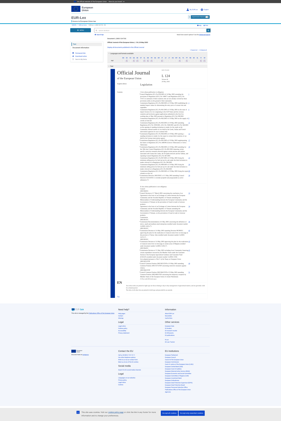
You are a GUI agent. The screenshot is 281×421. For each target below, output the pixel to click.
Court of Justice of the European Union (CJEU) (179, 364)
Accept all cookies (169, 413)
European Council (170, 357)
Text (74, 44)
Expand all (194, 50)
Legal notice (122, 326)
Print (206, 25)
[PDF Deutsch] (137, 60)
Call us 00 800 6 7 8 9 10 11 (126, 355)
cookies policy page (116, 412)
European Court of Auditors (173, 369)
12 (189, 134)
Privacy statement (123, 333)
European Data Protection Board (175, 385)
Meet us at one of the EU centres (128, 362)
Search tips (100, 34)
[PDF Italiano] (162, 60)
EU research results (171, 330)
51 (189, 272)
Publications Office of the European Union (101, 313)
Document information (81, 48)
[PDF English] (148, 60)
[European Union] (76, 351)
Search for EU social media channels (129, 370)
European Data (169, 326)
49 (189, 263)
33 (189, 193)
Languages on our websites (126, 378)
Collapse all (203, 50)
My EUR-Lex (194, 9)
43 (189, 241)
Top (118, 297)
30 (189, 175)
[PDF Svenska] (204, 60)
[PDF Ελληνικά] (144, 60)
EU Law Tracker (170, 342)
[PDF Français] (151, 60)
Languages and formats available (122, 53)
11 (189, 123)
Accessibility (122, 330)
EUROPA (74, 25)
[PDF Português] (187, 60)
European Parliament (171, 355)
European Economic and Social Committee (178, 373)
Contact (120, 316)
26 (189, 164)
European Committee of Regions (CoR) (177, 376)
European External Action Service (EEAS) (177, 371)
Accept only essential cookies (191, 413)
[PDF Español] (127, 60)
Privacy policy (122, 380)
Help (200, 25)
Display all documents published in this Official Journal (125, 47)
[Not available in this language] (123, 60)
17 (189, 140)
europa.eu (86, 354)
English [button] (206, 9)
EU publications (170, 335)
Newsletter (168, 316)
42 (189, 230)
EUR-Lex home (83, 25)
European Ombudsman (172, 380)
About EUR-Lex (169, 313)
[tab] (157, 53)
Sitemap (120, 318)
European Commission (172, 362)
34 (189, 206)
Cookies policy (122, 328)
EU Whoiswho (169, 333)
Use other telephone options (127, 357)
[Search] (208, 30)
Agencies (168, 392)
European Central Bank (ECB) (174, 366)
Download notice (81, 56)
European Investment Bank (173, 378)
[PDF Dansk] (134, 60)
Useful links (168, 318)
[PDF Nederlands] (180, 60)
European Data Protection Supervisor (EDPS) (179, 383)
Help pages (121, 313)
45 (189, 250)
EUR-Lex (78, 18)
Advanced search (204, 34)
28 (189, 171)
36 (189, 222)
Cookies (120, 385)
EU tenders (168, 328)
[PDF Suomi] (201, 60)
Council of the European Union (174, 359)
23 (189, 158)
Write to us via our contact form (128, 359)
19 (189, 147)
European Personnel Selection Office (176, 387)
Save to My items (81, 59)
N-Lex (167, 339)
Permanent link (80, 53)
